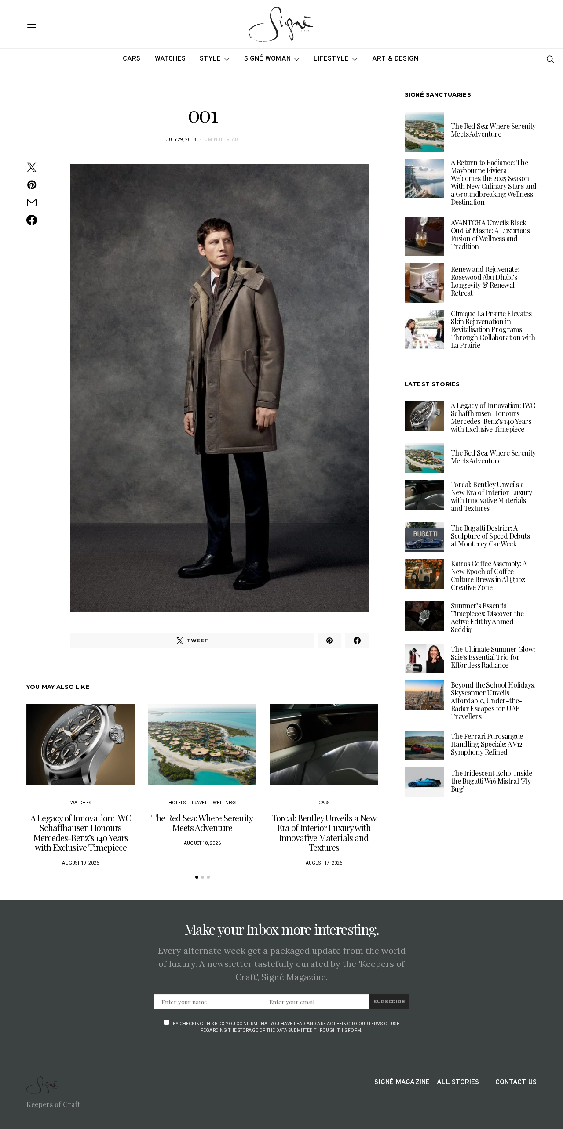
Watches (170, 59)
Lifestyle (331, 59)
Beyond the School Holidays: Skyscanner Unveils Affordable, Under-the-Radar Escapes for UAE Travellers (493, 700)
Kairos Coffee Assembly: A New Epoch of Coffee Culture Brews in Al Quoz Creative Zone (488, 574)
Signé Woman (267, 59)
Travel (199, 802)
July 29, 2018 (181, 139)
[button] (197, 877)
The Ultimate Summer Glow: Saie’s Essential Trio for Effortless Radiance (493, 656)
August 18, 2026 (202, 843)
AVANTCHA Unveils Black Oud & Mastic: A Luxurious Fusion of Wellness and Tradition (490, 234)
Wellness (224, 802)
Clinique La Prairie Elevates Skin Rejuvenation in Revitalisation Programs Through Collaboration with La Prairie (493, 329)
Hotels (177, 802)
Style (210, 59)
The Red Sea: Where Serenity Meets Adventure (202, 823)
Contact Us (516, 1082)
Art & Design (395, 59)
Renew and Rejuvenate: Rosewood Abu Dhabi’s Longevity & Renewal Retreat (485, 280)
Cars (132, 59)
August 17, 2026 (324, 863)
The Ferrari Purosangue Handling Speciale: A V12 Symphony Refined (487, 743)
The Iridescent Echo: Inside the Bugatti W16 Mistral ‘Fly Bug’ (491, 780)
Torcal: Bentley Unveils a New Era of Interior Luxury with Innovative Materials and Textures (324, 833)
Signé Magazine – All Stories (426, 1082)
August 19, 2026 (80, 863)
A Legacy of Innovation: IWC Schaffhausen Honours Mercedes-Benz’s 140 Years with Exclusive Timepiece (80, 833)
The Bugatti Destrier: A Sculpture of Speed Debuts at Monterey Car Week (490, 535)
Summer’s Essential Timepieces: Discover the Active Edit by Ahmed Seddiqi (487, 617)
